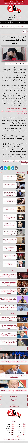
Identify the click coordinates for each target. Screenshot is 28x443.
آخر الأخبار (13, 313)
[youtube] (18, 1)
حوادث (8, 22)
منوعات (19, 432)
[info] (8, 1)
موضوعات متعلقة (20, 172)
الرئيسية (19, 424)
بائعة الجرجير (23, 161)
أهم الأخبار (13, 349)
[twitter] (20, 1)
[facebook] (22, 1)
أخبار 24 (23, 22)
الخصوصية (14, 437)
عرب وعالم (20, 430)
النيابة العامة (23, 164)
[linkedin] (15, 1)
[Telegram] (12, 168)
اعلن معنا (8, 434)
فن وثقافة (4, 22)
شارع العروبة (5, 161)
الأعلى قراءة (13, 396)
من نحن (19, 434)
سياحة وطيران (18, 22)
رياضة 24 (12, 22)
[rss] (13, 1)
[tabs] (5, 1)
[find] (10, 1)
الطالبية (17, 161)
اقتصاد (8, 430)
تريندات (8, 432)
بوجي (11, 161)
